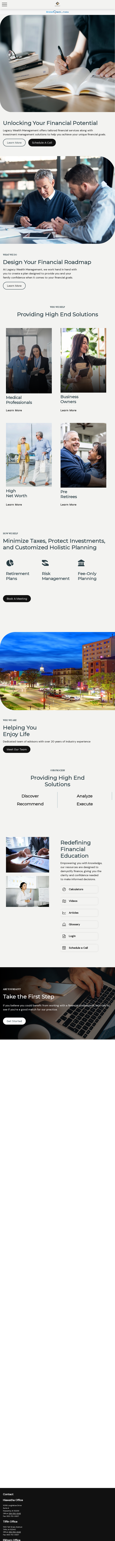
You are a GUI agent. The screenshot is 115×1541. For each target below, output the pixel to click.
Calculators (76, 889)
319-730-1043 (15, 1513)
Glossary (74, 924)
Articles (73, 913)
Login (72, 936)
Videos (73, 901)
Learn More (14, 142)
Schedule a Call (42, 142)
